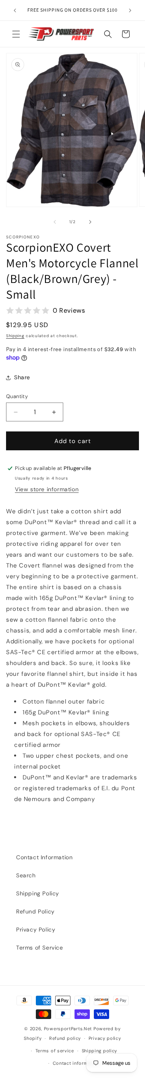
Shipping (15, 335)
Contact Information (44, 857)
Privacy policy (105, 1038)
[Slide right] (90, 222)
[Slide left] (55, 222)
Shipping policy (100, 1051)
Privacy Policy (35, 929)
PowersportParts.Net (68, 1028)
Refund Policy (35, 911)
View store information (47, 489)
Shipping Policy (37, 893)
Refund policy (65, 1038)
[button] (16, 34)
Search (26, 875)
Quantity (17, 396)
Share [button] (22, 377)
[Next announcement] (130, 10)
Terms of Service (39, 947)
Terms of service (54, 1051)
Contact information (76, 1063)
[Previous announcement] (15, 10)
